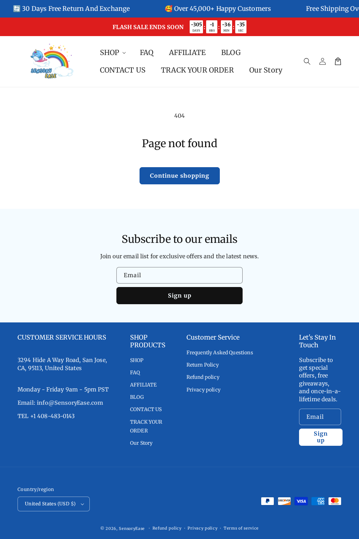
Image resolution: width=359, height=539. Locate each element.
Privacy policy (204, 390)
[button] (307, 61)
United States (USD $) (50, 504)
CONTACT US (146, 409)
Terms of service (241, 528)
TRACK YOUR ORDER (146, 426)
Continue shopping (179, 175)
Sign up (179, 295)
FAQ (135, 372)
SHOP (137, 360)
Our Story (141, 443)
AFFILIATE (143, 385)
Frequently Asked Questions (220, 352)
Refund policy (203, 377)
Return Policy (203, 365)
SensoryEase (132, 528)
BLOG (137, 397)
